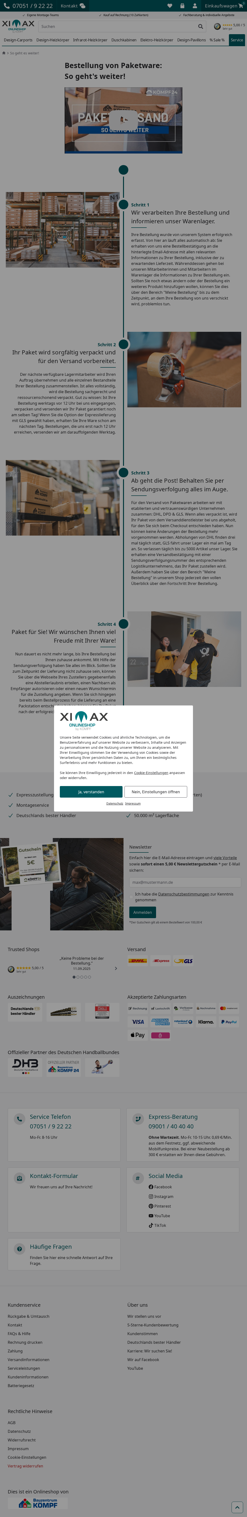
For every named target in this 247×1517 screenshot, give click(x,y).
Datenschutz (114, 803)
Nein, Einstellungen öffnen (156, 791)
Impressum (133, 803)
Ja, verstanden (91, 791)
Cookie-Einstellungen (151, 772)
